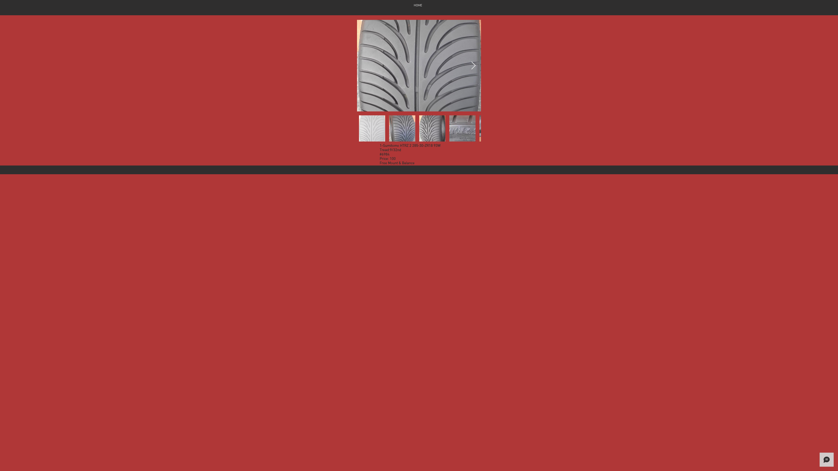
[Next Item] (473, 65)
